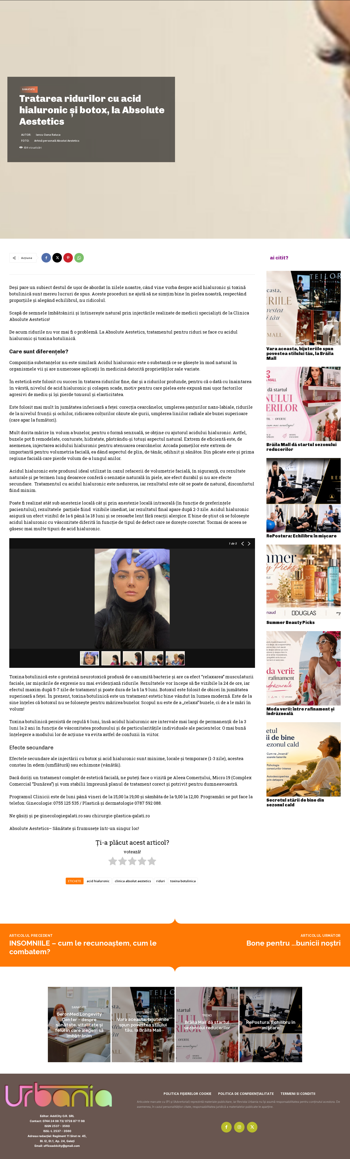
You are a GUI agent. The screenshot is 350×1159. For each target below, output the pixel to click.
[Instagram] (239, 1127)
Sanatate (28, 89)
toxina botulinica (183, 881)
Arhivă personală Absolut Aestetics (56, 140)
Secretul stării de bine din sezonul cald (295, 803)
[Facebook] (46, 258)
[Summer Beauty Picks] (303, 582)
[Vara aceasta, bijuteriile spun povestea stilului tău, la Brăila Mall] (303, 308)
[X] (57, 258)
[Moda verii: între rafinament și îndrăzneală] (303, 668)
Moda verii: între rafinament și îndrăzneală (300, 711)
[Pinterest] (68, 258)
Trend (207, 1015)
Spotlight (143, 1012)
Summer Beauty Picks (290, 622)
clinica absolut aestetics (133, 881)
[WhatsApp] (79, 258)
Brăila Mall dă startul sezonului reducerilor (301, 447)
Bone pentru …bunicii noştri (293, 943)
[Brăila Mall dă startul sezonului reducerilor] (303, 404)
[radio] (112, 862)
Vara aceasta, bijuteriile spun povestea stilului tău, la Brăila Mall (300, 353)
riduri (160, 881)
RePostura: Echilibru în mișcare (301, 536)
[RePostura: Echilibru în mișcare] (303, 495)
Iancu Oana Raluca (48, 134)
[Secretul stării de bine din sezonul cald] (303, 759)
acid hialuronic (98, 881)
